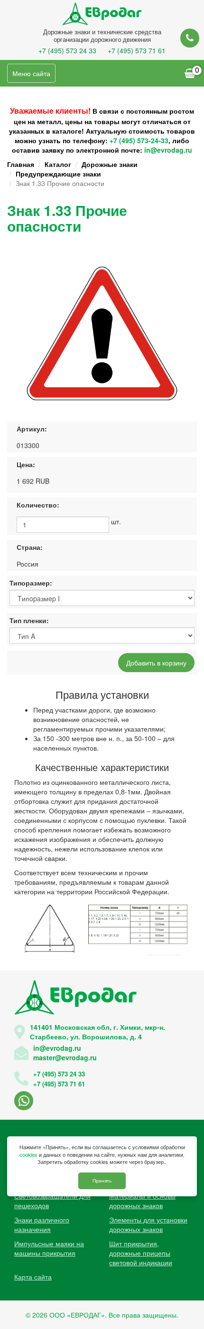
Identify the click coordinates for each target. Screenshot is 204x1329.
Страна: (30, 547)
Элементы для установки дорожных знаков (148, 1224)
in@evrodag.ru (168, 150)
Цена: (26, 464)
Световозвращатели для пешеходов (52, 1200)
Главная (20, 164)
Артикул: (32, 428)
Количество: (38, 504)
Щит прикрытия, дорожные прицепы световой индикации (140, 1253)
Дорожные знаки (110, 164)
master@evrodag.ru (65, 1057)
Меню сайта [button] (31, 73)
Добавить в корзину (156, 662)
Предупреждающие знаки (58, 173)
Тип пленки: (29, 620)
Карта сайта (33, 1276)
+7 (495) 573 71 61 (137, 50)
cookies (28, 1154)
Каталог (58, 164)
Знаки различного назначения (41, 1224)
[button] (181, 263)
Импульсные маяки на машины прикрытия (49, 1248)
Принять (102, 1180)
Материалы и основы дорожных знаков (142, 1200)
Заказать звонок (190, 38)
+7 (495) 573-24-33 (139, 140)
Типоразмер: (30, 582)
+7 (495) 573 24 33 (67, 50)
